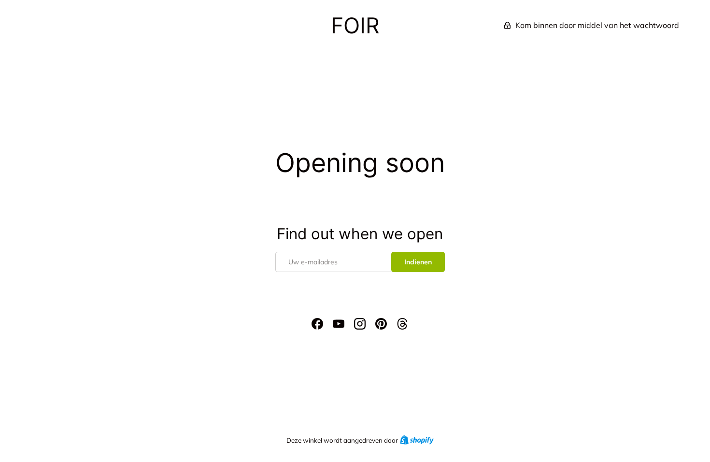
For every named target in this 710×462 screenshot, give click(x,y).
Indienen (418, 262)
